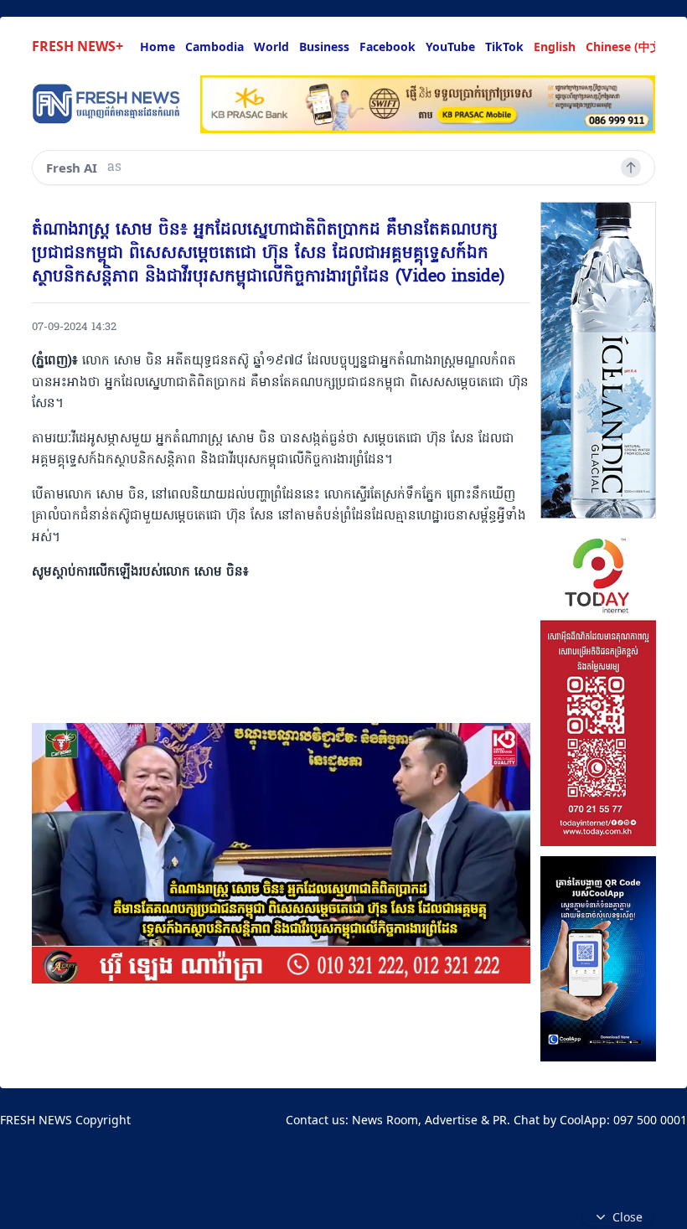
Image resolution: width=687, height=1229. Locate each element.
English (555, 46)
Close (627, 1217)
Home (157, 46)
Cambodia (214, 46)
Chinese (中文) (626, 46)
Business (324, 46)
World (271, 46)
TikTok (504, 46)
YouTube (450, 46)
